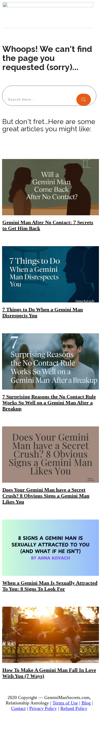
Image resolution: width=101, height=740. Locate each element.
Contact (18, 708)
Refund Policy (73, 708)
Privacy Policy (43, 708)
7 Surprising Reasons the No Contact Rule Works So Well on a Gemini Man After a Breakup (49, 402)
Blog (86, 703)
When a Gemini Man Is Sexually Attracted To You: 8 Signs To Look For (49, 586)
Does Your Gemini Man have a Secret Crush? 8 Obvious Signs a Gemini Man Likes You (45, 495)
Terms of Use (65, 703)
